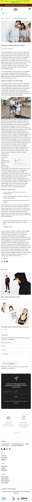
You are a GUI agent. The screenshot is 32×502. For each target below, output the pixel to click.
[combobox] (27, 500)
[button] (29, 9)
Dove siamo (4, 466)
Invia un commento (9, 364)
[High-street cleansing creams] (16, 284)
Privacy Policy (5, 476)
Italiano (25, 500)
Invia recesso (4, 482)
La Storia (3, 455)
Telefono (3, 468)
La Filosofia (4, 457)
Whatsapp (4, 470)
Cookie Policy (4, 478)
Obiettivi (3, 459)
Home (2, 18)
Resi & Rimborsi (5, 480)
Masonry (8, 18)
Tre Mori (13, 489)
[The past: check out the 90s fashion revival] (16, 314)
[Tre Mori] (15, 9)
